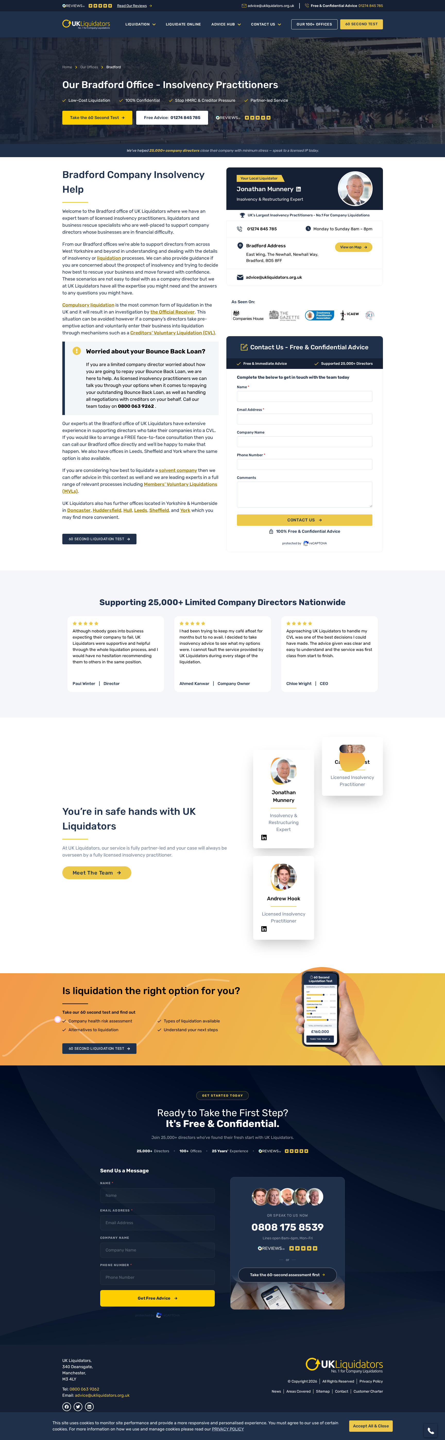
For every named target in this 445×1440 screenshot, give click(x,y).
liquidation (109, 258)
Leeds (140, 510)
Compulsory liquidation (88, 305)
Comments (246, 478)
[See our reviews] (243, 118)
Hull (127, 510)
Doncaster (79, 510)
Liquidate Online (183, 24)
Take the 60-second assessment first (285, 1275)
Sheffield (159, 510)
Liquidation (137, 24)
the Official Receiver (172, 312)
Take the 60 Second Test (94, 117)
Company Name (250, 432)
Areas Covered (298, 1391)
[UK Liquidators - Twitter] (78, 1406)
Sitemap (323, 1391)
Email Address (250, 410)
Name (243, 387)
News (276, 1391)
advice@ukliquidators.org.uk (102, 1395)
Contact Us (263, 24)
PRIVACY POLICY (228, 1429)
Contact (341, 1391)
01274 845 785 (185, 117)
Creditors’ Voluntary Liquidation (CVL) (172, 333)
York (185, 510)
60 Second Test (361, 24)
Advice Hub (223, 24)
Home (67, 67)
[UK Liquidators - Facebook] (66, 1406)
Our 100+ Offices (314, 24)
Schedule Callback (396, 1411)
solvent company (178, 470)
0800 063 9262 (84, 1389)
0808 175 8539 (287, 1227)
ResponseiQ (370, 1420)
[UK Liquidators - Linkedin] (89, 1406)
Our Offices (89, 67)
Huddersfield (107, 510)
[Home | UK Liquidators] (86, 24)
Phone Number (251, 455)
